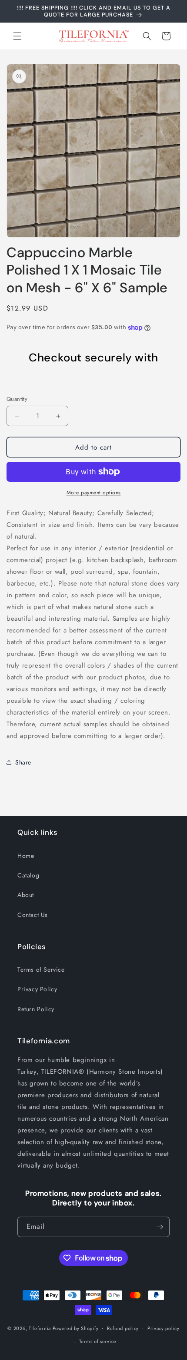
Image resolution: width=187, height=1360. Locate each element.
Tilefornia (40, 1327)
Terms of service (98, 1341)
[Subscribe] (159, 1227)
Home (25, 855)
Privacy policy (163, 1328)
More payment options (94, 492)
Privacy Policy (37, 989)
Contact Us (32, 914)
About (25, 894)
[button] (17, 36)
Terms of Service (41, 969)
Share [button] (23, 762)
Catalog (28, 875)
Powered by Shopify (76, 1327)
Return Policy (35, 1009)
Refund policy (123, 1328)
